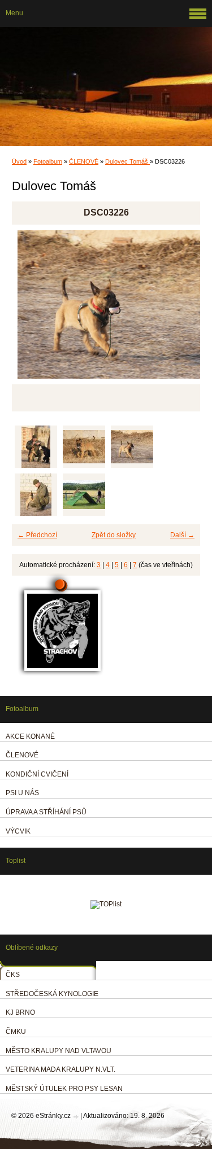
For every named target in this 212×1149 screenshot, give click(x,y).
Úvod (19, 161)
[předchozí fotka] (30, 310)
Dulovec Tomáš (127, 161)
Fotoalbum (47, 161)
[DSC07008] (84, 494)
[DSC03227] (36, 494)
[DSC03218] (36, 447)
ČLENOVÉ (83, 161)
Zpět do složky (114, 535)
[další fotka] (181, 310)
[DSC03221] (84, 447)
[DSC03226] (132, 447)
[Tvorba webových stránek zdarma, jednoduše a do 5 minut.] (76, 1116)
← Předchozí (37, 535)
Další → (182, 535)
